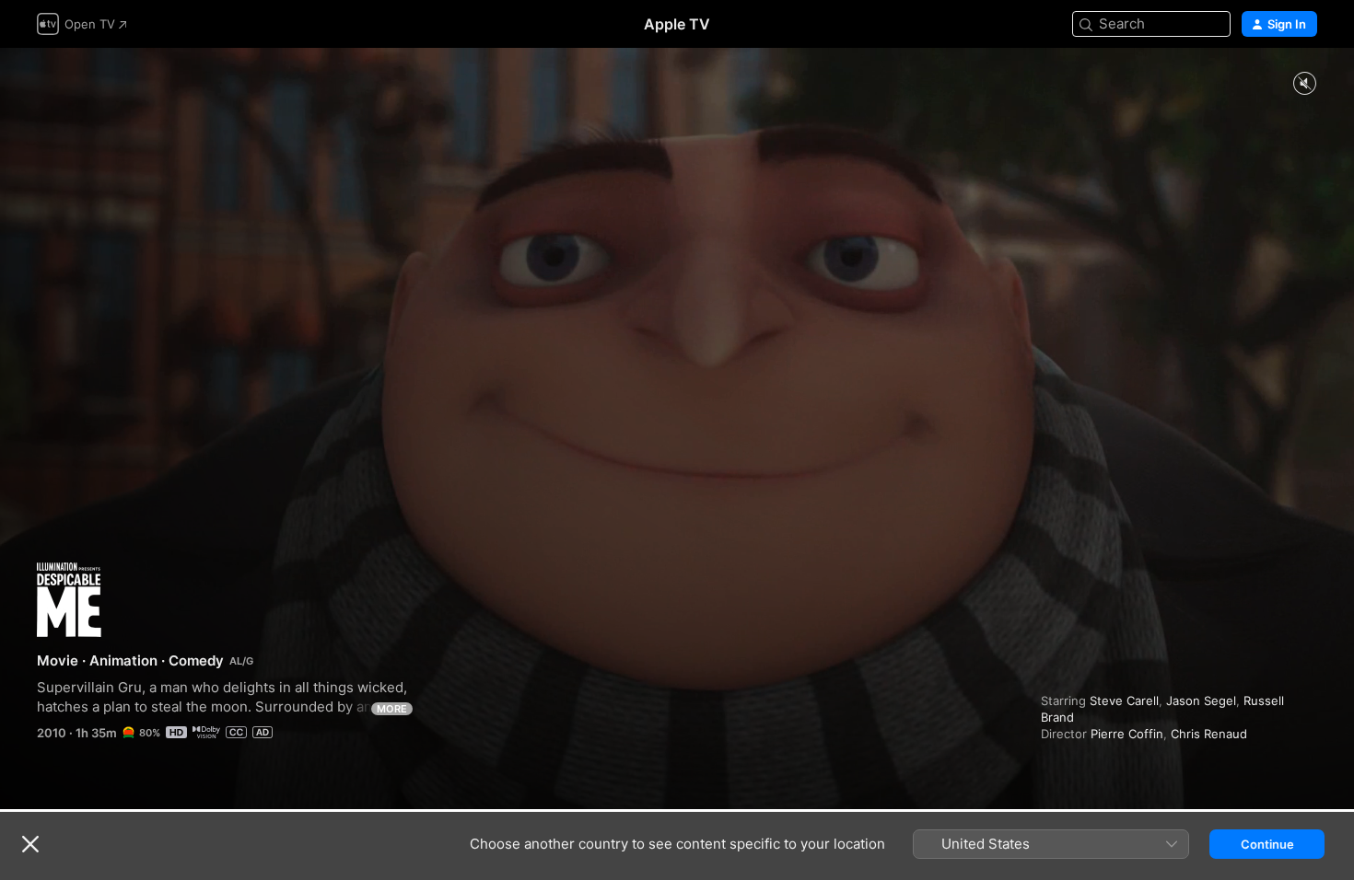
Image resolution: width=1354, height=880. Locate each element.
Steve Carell (1124, 700)
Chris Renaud (1209, 733)
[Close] (30, 844)
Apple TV (677, 24)
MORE (392, 708)
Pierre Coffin (1127, 733)
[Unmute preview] (1304, 84)
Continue (1267, 844)
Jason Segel (1201, 700)
